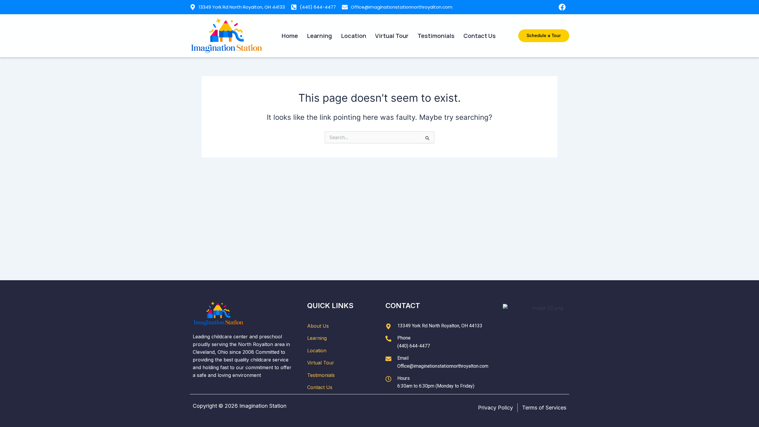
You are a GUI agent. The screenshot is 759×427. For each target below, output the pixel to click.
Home (290, 36)
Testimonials (436, 36)
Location (353, 36)
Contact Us (479, 36)
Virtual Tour (392, 36)
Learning (319, 36)
